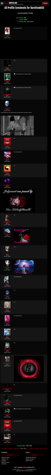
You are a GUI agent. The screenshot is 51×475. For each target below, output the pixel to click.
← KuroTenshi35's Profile (24, 13)
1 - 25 (4, 448)
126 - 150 (18, 448)
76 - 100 (8, 448)
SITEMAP (3, 460)
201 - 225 (34, 448)
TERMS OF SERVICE (31, 457)
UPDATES (3, 463)
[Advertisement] (24, 49)
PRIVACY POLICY (30, 459)
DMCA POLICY (29, 460)
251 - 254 (44, 448)
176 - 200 (28, 448)
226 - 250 (39, 448)
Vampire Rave (22, 469)
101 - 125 (13, 448)
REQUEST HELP (5, 457)
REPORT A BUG (5, 462)
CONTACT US (4, 459)
